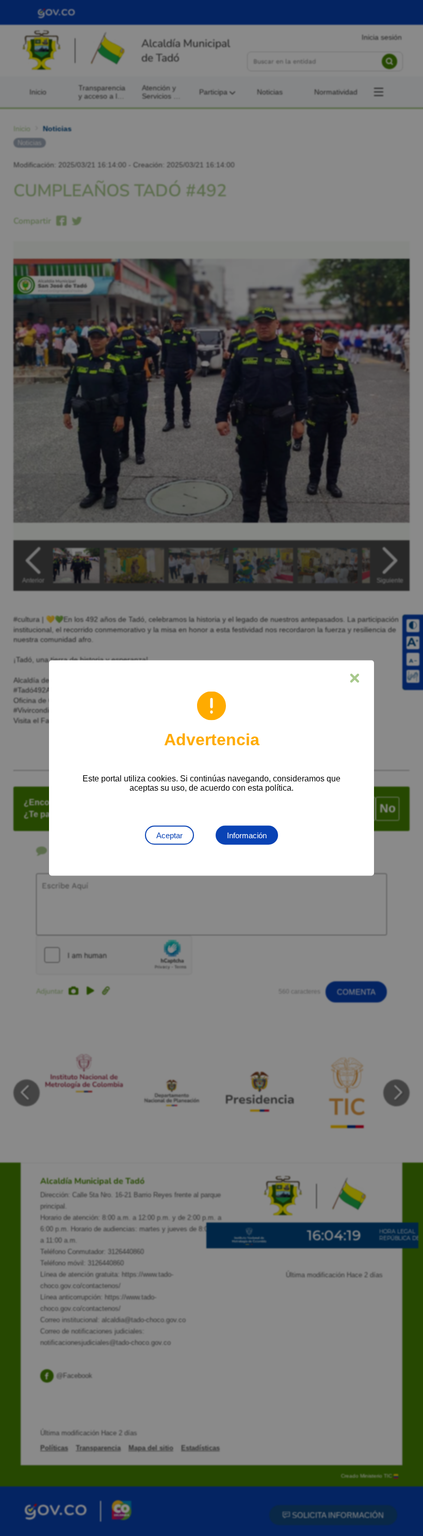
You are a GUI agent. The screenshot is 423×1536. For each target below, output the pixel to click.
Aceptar (169, 835)
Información (247, 835)
